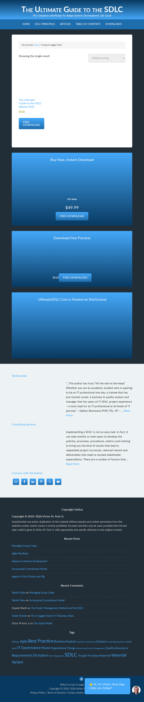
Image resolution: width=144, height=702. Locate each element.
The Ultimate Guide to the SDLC (72, 10)
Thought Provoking (88, 656)
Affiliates (15, 642)
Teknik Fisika (18, 593)
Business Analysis (65, 641)
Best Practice (40, 641)
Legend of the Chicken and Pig (28, 576)
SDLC (71, 655)
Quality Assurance (117, 648)
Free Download (31, 123)
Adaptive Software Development (29, 561)
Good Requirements (116, 642)
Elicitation (101, 642)
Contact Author (75, 693)
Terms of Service (56, 693)
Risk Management (56, 656)
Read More (72, 464)
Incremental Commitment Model (29, 569)
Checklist (81, 642)
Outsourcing (81, 648)
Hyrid (14, 648)
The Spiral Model (43, 623)
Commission (90, 642)
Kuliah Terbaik (19, 616)
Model (45, 648)
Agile (23, 641)
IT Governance (29, 648)
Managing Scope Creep (24, 546)
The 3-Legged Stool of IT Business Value (52, 616)
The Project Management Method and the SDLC (57, 608)
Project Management (96, 648)
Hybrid (128, 642)
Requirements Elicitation (30, 655)
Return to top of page (72, 685)
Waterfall (105, 655)
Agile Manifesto (20, 553)
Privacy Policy (37, 693)
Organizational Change (63, 648)
